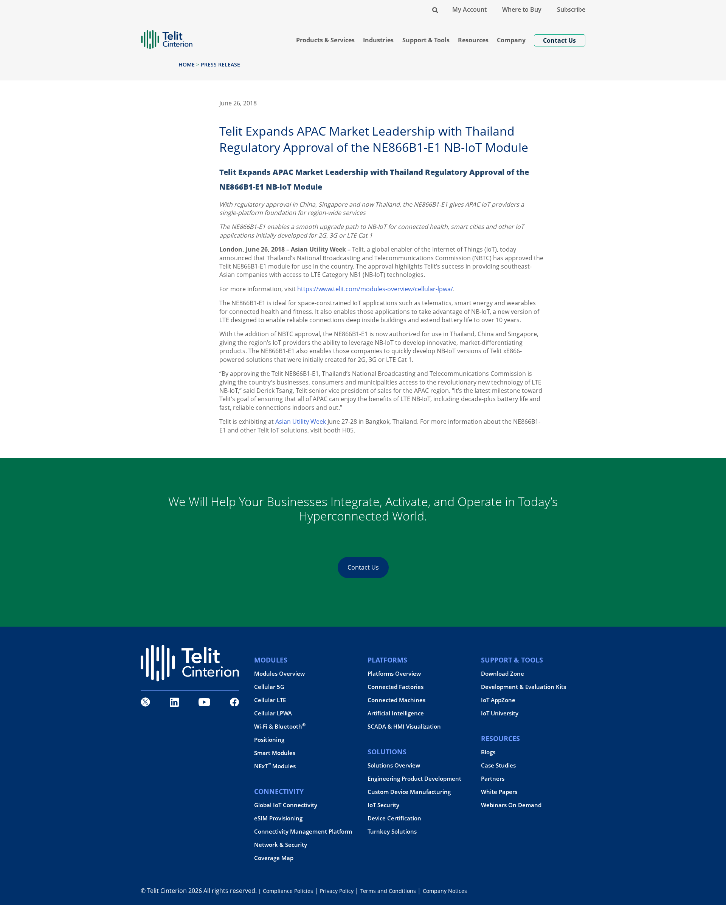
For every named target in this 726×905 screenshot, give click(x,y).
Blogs (488, 752)
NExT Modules (275, 766)
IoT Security (383, 805)
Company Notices (445, 890)
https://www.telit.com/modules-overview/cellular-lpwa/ (375, 289)
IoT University (499, 713)
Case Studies (498, 765)
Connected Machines (396, 700)
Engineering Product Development (414, 778)
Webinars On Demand (511, 805)
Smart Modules (274, 753)
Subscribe (571, 9)
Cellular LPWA (273, 713)
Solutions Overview (394, 765)
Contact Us (363, 567)
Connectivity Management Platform (303, 831)
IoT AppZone (498, 700)
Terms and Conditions (388, 890)
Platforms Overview (394, 673)
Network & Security (280, 845)
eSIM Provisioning (278, 818)
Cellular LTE (270, 700)
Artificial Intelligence (396, 713)
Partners (492, 778)
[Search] (435, 9)
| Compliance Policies (285, 890)
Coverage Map (273, 858)
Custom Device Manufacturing (409, 792)
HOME (186, 64)
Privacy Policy (337, 890)
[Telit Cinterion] (167, 36)
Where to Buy (521, 9)
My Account (469, 9)
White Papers (499, 792)
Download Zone (502, 673)
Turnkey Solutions (392, 831)
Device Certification (394, 818)
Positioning (269, 740)
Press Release (220, 64)
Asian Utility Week (300, 421)
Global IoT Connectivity (285, 805)
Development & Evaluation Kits (523, 687)
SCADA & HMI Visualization (404, 726)
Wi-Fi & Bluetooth (280, 726)
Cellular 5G (269, 687)
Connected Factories (396, 687)
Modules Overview (279, 673)
